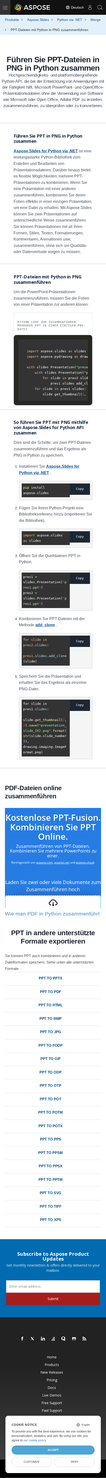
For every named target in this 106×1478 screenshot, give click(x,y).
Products (52, 1364)
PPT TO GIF (50, 1059)
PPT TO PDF (50, 992)
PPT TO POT (50, 1099)
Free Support (51, 1402)
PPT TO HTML (50, 1005)
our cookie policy (34, 1440)
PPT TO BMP (50, 1018)
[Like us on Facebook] (22, 1339)
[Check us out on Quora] (64, 1339)
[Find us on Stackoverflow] (53, 1339)
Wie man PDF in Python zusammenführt (52, 913)
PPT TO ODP (50, 1072)
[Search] (100, 7)
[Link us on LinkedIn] (43, 1339)
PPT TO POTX (50, 1126)
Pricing (52, 1380)
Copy (80, 489)
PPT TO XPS (50, 1220)
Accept (53, 1449)
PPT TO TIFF (50, 1206)
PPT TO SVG (51, 1193)
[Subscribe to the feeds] (84, 1339)
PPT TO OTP (50, 1085)
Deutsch (77, 7)
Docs (52, 1387)
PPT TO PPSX (50, 1166)
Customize (32, 1461)
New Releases (51, 1372)
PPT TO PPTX (50, 978)
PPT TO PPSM (50, 1153)
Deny (74, 1461)
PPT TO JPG (50, 1032)
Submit (53, 1298)
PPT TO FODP (50, 1045)
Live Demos (51, 1395)
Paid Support (52, 1410)
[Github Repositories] (74, 1339)
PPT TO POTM (50, 1112)
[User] (90, 7)
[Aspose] (32, 7)
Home (52, 1357)
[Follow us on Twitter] (33, 1339)
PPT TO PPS (50, 1139)
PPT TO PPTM (50, 1179)
